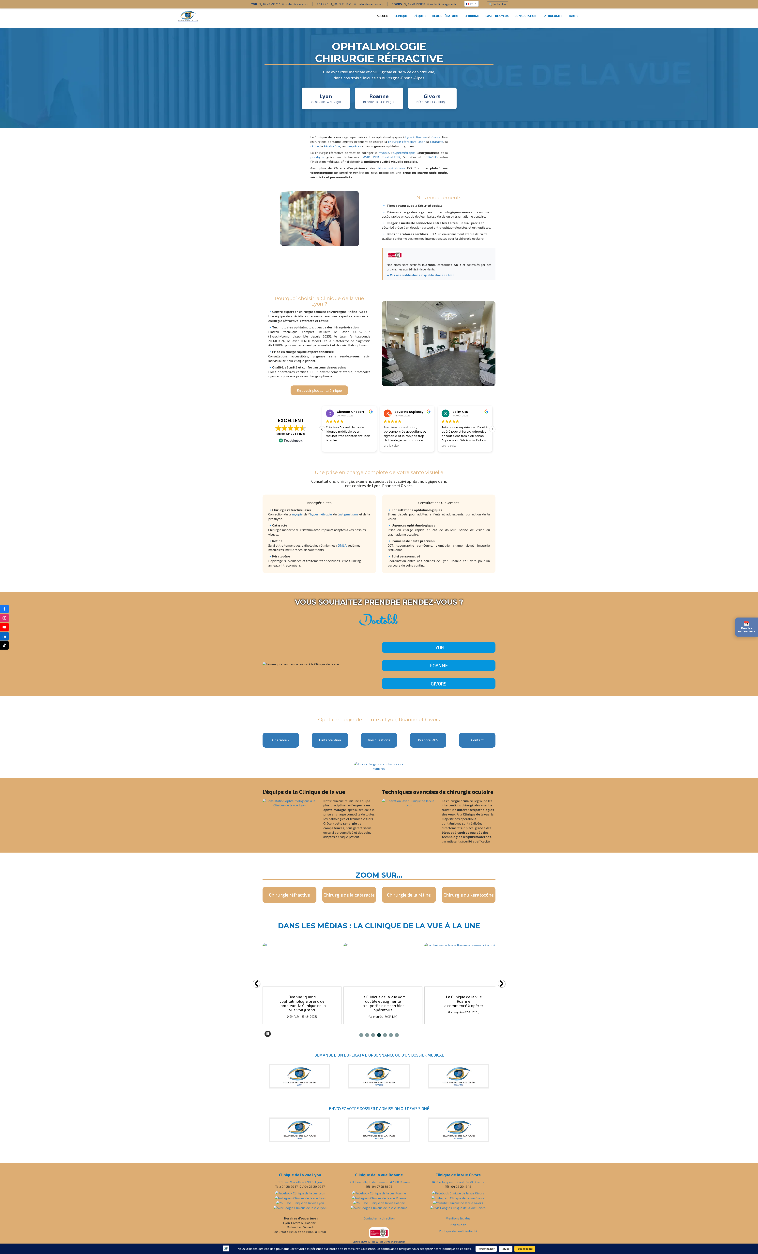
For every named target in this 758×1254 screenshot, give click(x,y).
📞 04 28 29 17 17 (269, 4)
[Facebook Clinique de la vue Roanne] (379, 1193)
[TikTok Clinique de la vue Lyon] (4, 645)
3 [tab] (373, 1035)
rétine (314, 146)
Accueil (382, 16)
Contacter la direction (379, 1218)
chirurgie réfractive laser (406, 141)
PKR (376, 157)
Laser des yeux (497, 16)
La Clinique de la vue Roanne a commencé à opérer (302, 1001)
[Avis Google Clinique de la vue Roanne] (379, 1207)
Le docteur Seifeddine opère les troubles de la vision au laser (464, 1001)
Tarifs (573, 16)
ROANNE (439, 665)
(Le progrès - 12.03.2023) (302, 1012)
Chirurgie (471, 16)
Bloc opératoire (445, 16)
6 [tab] (391, 1035)
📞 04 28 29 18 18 (414, 4)
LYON (438, 647)
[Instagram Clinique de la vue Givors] (458, 1198)
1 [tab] (361, 1035)
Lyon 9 (410, 137)
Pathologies (552, 16)
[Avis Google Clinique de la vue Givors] (458, 1207)
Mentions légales (458, 1218)
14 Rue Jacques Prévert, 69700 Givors (458, 1182)
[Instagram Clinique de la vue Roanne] (379, 1198)
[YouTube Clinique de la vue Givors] (458, 1202)
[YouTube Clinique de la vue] (4, 627)
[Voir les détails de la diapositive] (302, 965)
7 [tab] (397, 1035)
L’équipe (420, 16)
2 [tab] (367, 1035)
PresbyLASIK (391, 157)
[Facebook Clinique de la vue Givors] (458, 1193)
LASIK (365, 157)
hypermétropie (404, 152)
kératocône (332, 146)
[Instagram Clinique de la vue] (4, 618)
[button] (492, 429)
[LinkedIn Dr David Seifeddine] (4, 636)
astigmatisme (348, 514)
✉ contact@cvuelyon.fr (295, 4)
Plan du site (458, 1225)
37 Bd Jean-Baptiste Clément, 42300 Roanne (379, 1182)
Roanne (421, 137)
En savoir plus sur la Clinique (319, 390)
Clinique (401, 16)
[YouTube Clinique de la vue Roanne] (379, 1202)
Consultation (526, 16)
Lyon (390, 719)
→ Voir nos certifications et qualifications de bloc (420, 275)
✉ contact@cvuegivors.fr (441, 4)
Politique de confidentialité (458, 1231)
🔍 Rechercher (497, 4)
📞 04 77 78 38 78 (341, 4)
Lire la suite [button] (333, 446)
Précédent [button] (256, 983)
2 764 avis (298, 434)
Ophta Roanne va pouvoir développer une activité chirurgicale (382, 1001)
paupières (354, 146)
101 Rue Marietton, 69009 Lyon (300, 1182)
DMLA (342, 545)
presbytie (317, 157)
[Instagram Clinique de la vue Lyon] (300, 1198)
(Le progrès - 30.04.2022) (383, 1012)
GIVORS (439, 683)
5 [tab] (385, 1035)
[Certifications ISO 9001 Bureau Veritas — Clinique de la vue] (379, 1232)
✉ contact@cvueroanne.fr (369, 4)
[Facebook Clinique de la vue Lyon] (300, 1193)
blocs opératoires (391, 168)
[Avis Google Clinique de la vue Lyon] (300, 1207)
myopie (384, 152)
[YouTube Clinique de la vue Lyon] (300, 1202)
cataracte (436, 141)
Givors (436, 137)
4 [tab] (379, 1035)
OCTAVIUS (431, 157)
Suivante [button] (501, 983)
